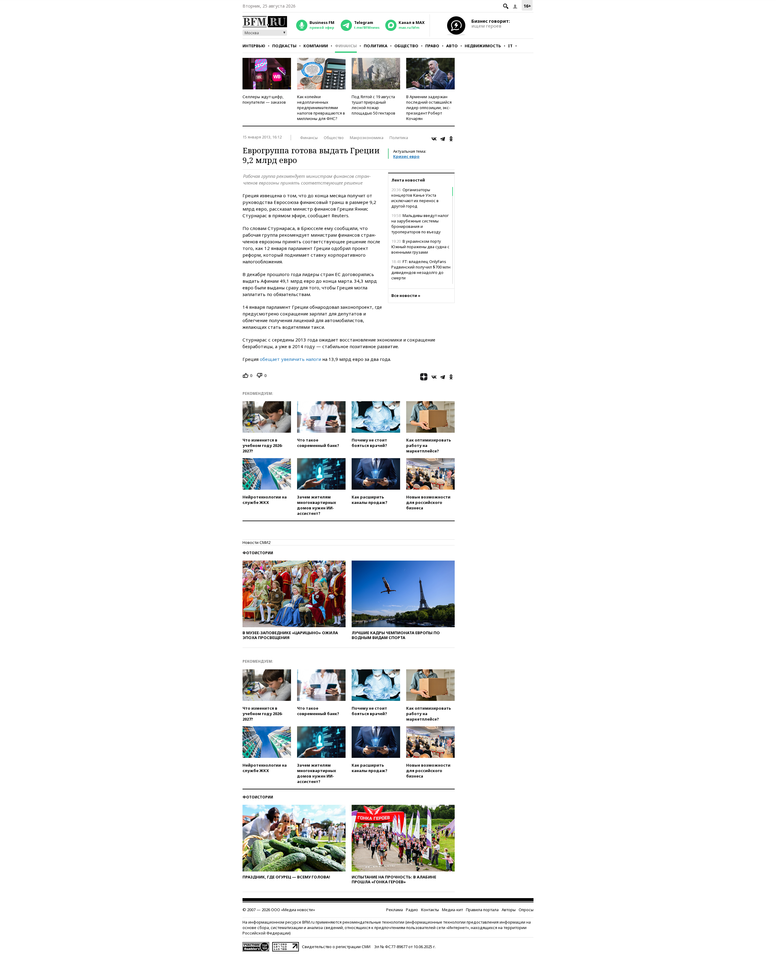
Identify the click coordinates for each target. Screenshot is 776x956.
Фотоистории (257, 552)
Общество (406, 45)
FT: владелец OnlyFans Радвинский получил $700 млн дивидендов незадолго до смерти (420, 270)
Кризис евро (406, 156)
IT (510, 45)
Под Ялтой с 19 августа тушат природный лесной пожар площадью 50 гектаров (373, 105)
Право (432, 45)
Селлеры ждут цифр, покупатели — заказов (264, 99)
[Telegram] (442, 138)
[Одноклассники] (451, 138)
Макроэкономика (366, 137)
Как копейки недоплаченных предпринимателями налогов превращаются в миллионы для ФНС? (321, 107)
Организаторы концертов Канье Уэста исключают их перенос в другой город (415, 198)
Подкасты (284, 45)
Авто (452, 45)
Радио (412, 909)
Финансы (346, 45)
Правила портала (482, 909)
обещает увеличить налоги (290, 359)
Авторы (509, 909)
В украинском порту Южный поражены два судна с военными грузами (420, 246)
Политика (375, 45)
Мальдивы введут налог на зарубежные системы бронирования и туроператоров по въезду (420, 224)
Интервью (253, 45)
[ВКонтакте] (434, 138)
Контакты (430, 909)
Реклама (394, 909)
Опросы (526, 909)
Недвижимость (483, 45)
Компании (315, 45)
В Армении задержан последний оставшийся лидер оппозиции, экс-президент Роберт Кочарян (429, 107)
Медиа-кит (452, 909)
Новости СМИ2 (256, 542)
